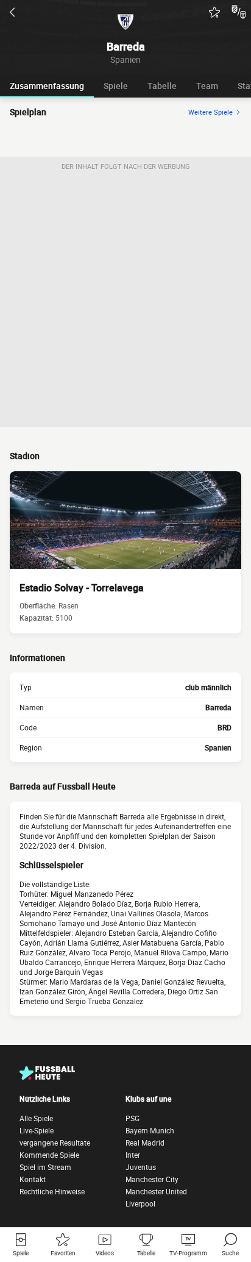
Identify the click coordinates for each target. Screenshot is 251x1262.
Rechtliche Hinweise (52, 1191)
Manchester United (156, 1191)
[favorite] (214, 12)
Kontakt (32, 1179)
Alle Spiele (36, 1118)
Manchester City (152, 1179)
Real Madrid (144, 1142)
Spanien (218, 747)
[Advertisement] (125, 301)
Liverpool (140, 1203)
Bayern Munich (149, 1130)
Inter (132, 1155)
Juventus (140, 1167)
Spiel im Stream (45, 1167)
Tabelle (162, 85)
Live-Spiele (36, 1130)
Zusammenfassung (47, 85)
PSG (132, 1118)
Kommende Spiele (49, 1155)
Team (207, 85)
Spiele (116, 85)
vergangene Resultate (54, 1142)
